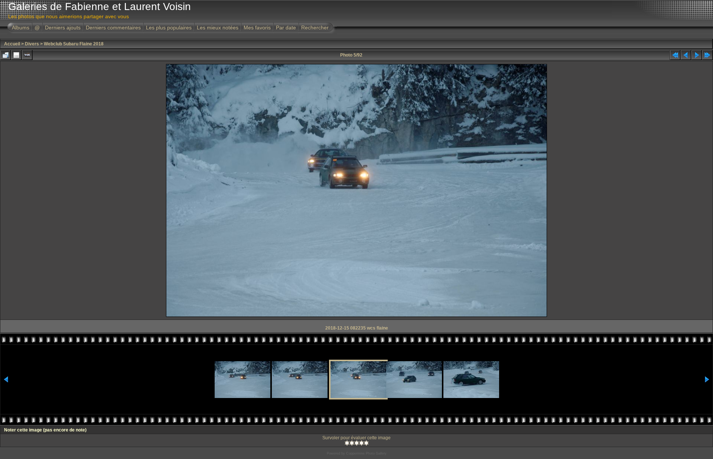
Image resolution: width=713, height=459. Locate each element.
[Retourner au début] (675, 55)
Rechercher (315, 28)
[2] (351, 443)
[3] (356, 443)
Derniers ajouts (63, 28)
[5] (366, 443)
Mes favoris (257, 28)
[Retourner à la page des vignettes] (5, 55)
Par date (286, 28)
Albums (20, 28)
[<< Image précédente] (686, 55)
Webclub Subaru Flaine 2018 (74, 43)
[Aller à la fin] (707, 55)
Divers (32, 43)
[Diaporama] (27, 55)
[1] (347, 443)
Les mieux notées (217, 28)
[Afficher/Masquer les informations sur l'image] (16, 55)
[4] (361, 443)
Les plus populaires (169, 28)
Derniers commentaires (113, 28)
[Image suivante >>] (696, 55)
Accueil (12, 43)
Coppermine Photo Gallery (366, 453)
